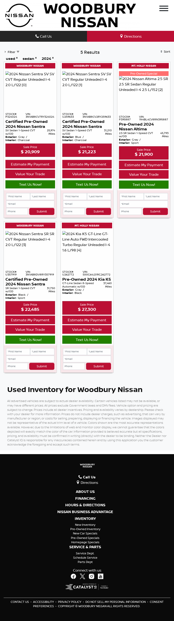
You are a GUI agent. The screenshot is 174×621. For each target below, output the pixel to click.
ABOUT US (85, 492)
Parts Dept (85, 562)
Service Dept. (85, 553)
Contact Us (20, 602)
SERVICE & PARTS (85, 547)
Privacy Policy (70, 602)
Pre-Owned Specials (85, 538)
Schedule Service (85, 557)
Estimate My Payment (30, 164)
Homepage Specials (85, 542)
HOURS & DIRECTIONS (85, 505)
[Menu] (164, 9)
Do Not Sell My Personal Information (115, 602)
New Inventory (85, 525)
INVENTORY (85, 519)
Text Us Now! (30, 184)
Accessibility (44, 602)
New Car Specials (85, 533)
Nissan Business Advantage (85, 512)
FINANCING (85, 499)
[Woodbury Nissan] (72, 14)
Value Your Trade (30, 173)
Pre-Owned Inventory (85, 529)
